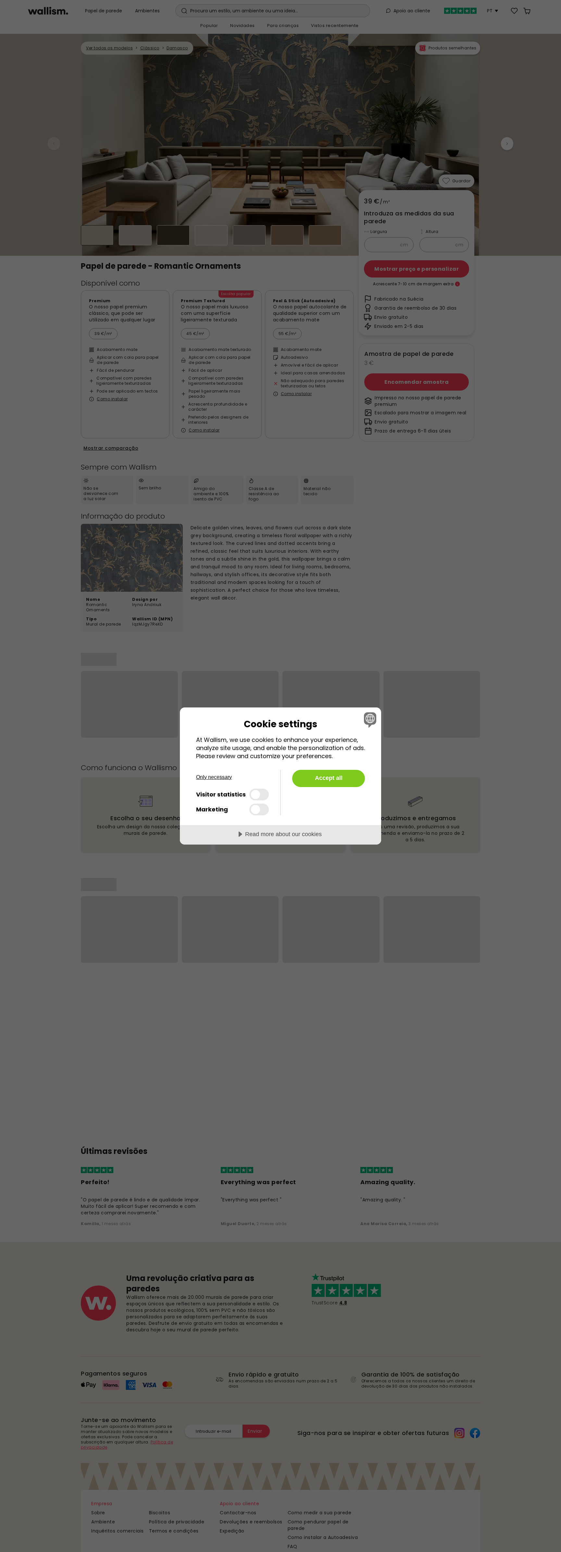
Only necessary (214, 777)
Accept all (329, 778)
